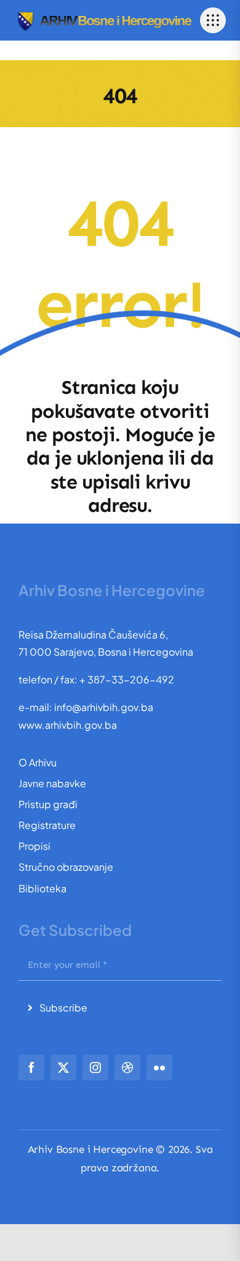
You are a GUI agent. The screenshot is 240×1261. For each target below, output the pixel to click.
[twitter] (63, 1067)
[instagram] (95, 1067)
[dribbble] (127, 1067)
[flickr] (159, 1067)
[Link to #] (213, 20)
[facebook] (31, 1067)
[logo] (104, 14)
